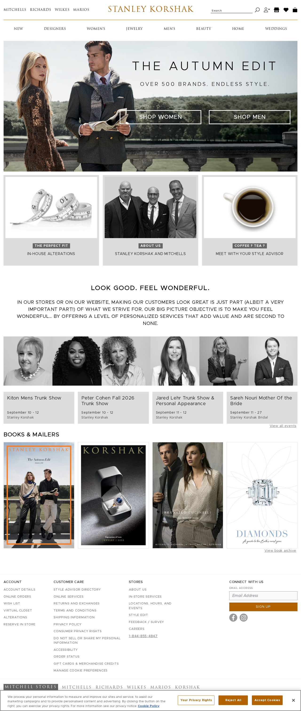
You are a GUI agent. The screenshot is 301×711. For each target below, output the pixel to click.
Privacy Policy (68, 624)
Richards (40, 10)
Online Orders (17, 596)
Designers (55, 29)
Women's (96, 29)
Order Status (66, 656)
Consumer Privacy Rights (78, 631)
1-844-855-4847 (143, 636)
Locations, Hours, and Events (150, 606)
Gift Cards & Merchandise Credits (86, 663)
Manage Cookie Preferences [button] (81, 670)
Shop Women (160, 117)
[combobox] (232, 10)
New (18, 29)
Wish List (12, 603)
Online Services (68, 596)
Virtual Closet (18, 610)
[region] (150, 700)
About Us (138, 589)
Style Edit (138, 615)
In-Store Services (145, 596)
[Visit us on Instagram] (244, 618)
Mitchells (15, 10)
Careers (136, 629)
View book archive (280, 550)
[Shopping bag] (295, 10)
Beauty (203, 29)
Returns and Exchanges (77, 603)
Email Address (241, 588)
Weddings (276, 29)
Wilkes (62, 10)
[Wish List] (286, 10)
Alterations (15, 617)
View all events (283, 426)
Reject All (233, 700)
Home (238, 29)
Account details (19, 589)
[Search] (257, 10)
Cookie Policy (148, 706)
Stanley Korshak (151, 10)
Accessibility (66, 649)
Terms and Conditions (75, 610)
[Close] (293, 700)
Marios (81, 10)
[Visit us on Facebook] (233, 618)
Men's (169, 29)
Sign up (263, 606)
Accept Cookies (267, 700)
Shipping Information (74, 617)
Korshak (187, 688)
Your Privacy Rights (196, 700)
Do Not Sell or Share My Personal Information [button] (87, 641)
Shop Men (250, 117)
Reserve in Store (20, 624)
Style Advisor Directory (77, 589)
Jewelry (134, 29)
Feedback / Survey (146, 622)
